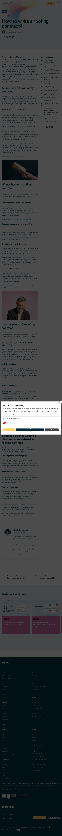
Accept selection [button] (37, 429)
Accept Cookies (9, 429)
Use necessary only (23, 429)
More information (51, 429)
